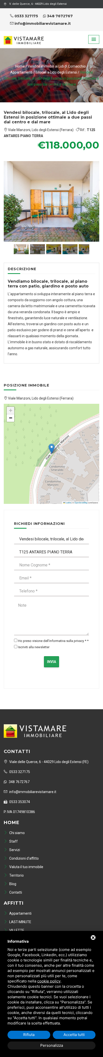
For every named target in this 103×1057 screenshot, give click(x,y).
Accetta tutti (74, 1034)
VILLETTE (16, 930)
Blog (12, 884)
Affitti (14, 903)
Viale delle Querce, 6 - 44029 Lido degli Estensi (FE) (48, 762)
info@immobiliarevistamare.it (42, 23)
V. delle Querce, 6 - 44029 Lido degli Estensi (38, 4)
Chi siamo (16, 833)
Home (20, 66)
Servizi (14, 850)
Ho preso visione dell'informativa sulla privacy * (52, 641)
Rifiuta (28, 1034)
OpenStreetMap (81, 502)
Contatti (15, 892)
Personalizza (51, 1045)
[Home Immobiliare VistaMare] (24, 37)
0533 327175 (26, 16)
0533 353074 (19, 802)
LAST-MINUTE (19, 922)
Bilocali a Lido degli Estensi (57, 72)
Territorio (16, 875)
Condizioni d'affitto (23, 858)
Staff (13, 841)
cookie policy (48, 981)
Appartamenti (21, 72)
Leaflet (68, 502)
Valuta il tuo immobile (25, 867)
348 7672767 (59, 16)
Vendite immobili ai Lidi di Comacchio (57, 66)
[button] (93, 39)
